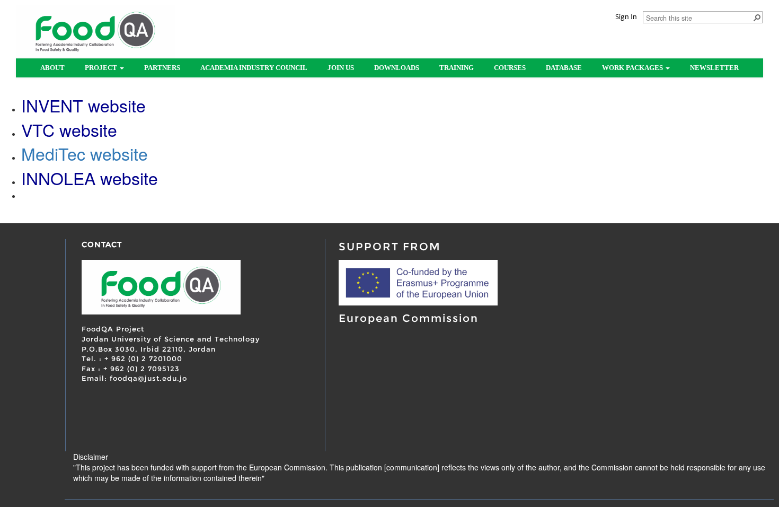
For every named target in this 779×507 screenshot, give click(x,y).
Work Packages (633, 68)
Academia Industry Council (253, 68)
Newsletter (714, 68)
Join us (340, 68)
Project (102, 68)
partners (162, 68)
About (52, 68)
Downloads (396, 68)
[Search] (756, 17)
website (119, 153)
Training (456, 68)
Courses (510, 68)
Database (564, 68)
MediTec (55, 153)
